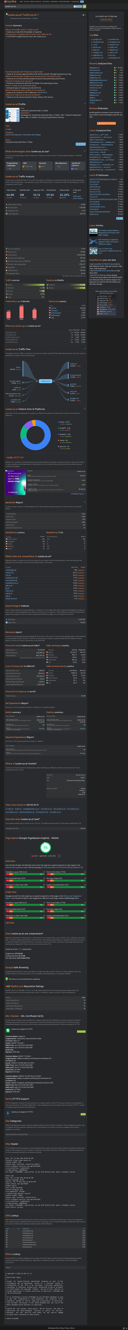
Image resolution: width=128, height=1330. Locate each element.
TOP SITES (26, 1)
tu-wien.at (9, 809)
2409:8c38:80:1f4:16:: (97, 207)
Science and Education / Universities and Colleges (23, 135)
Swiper (76, 169)
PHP (10, 169)
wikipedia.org (97, 55)
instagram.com (115, 42)
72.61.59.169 (94, 184)
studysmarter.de (12, 578)
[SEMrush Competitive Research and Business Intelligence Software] (15, 458)
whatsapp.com (115, 58)
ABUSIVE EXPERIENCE (64, 1)
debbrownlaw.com (96, 73)
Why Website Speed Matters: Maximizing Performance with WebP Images (109, 233)
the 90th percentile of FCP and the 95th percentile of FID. (62, 868)
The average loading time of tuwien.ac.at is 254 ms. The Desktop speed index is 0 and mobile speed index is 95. (43, 823)
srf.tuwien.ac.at (55, 812)
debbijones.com (95, 78)
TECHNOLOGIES (75, 1)
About (73, 1328)
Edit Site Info (80, 144)
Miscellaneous (61, 163)
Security (42, 163)
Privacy (67, 1328)
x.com (95, 45)
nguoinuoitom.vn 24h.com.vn (101, 137)
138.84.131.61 (94, 214)
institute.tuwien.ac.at (26, 812)
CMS (24, 163)
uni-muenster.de (11, 580)
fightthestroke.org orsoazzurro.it (103, 170)
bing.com (96, 50)
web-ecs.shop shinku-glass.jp (101, 155)
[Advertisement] (46, 55)
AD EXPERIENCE (54, 1)
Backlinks (14, 502)
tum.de (8, 575)
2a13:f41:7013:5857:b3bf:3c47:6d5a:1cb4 (104, 179)
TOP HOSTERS (45, 1)
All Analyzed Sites (53, 1328)
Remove (96, 275)
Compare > (81, 570)
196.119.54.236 (95, 204)
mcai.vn (92, 103)
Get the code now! (106, 293)
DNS (12, 1215)
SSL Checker (24, 1016)
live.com (112, 55)
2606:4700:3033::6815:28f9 (100, 212)
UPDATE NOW (106, 20)
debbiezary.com (95, 75)
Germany (54, 311)
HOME (21, 1)
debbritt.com (94, 95)
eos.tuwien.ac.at (12, 812)
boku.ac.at (9, 591)
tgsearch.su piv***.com (99, 135)
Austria (53, 308)
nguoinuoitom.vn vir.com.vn (100, 167)
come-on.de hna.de (98, 152)
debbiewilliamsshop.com (98, 80)
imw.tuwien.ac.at (42, 812)
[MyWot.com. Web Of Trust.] (8, 986)
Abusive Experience (20, 737)
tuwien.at (18, 809)
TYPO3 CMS (29, 166)
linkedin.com (114, 50)
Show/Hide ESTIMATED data (104, 264)
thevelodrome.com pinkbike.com (102, 142)
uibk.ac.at (9, 586)
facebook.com (98, 42)
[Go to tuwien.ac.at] (38, 15)
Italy (52, 318)
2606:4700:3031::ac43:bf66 (100, 194)
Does (24, 933)
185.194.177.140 (95, 192)
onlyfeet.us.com (95, 88)
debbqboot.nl (94, 68)
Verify (17, 1099)
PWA (58, 166)
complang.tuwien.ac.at (31, 809)
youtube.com (114, 39)
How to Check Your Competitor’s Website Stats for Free (110, 251)
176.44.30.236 (95, 189)
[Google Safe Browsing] (7, 978)
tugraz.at (9, 593)
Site (13, 1121)
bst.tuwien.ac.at (73, 809)
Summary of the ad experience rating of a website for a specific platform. (30, 707)
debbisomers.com (96, 83)
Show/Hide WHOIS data (102, 271)
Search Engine (17, 606)
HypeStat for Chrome (108, 123)
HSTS (43, 166)
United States (56, 313)
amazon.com (114, 45)
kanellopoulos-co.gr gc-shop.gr (102, 160)
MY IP (81, 1)
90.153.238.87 (95, 202)
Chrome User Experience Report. (17, 868)
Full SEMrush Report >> (78, 494)
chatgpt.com (98, 53)
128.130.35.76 (42, 93)
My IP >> (119, 218)
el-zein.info (94, 90)
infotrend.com (95, 70)
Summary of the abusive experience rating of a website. (24, 741)
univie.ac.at (10, 573)
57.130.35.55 (94, 209)
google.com (97, 39)
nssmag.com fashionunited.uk (101, 145)
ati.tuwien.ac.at (46, 809)
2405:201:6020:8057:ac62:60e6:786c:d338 (105, 199)
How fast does (23, 819)
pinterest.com (98, 58)
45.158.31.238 (94, 182)
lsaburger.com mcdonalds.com (102, 165)
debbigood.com (95, 93)
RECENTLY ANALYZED (35, 1)
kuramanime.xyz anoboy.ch (100, 157)
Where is (21, 763)
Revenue (14, 632)
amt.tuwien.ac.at (60, 809)
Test (83, 1114)
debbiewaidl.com (96, 100)
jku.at (8, 588)
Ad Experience (17, 703)
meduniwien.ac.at (12, 583)
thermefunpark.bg (96, 85)
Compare (79, 6)
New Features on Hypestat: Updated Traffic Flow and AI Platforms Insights (108, 242)
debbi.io (92, 98)
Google (17, 967)
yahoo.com (114, 53)
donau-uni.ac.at (11, 599)
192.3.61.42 (94, 197)
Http (12, 1144)
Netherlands (55, 315)
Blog (62, 1328)
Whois (13, 1254)
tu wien (8, 129)
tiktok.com (97, 47)
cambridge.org (11, 570)
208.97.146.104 (95, 187)
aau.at (8, 596)
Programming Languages (12, 164)
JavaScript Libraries (76, 164)
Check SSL (81, 1031)
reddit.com (113, 47)
